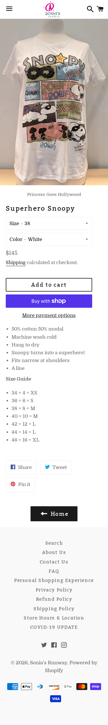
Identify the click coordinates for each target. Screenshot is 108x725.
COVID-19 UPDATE (54, 627)
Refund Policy (54, 599)
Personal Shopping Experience (54, 580)
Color (16, 239)
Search (54, 543)
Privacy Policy (54, 590)
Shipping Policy (54, 608)
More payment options (49, 315)
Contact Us (54, 562)
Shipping (16, 262)
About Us (54, 552)
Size (14, 223)
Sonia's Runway (48, 662)
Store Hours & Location (54, 618)
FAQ (54, 571)
